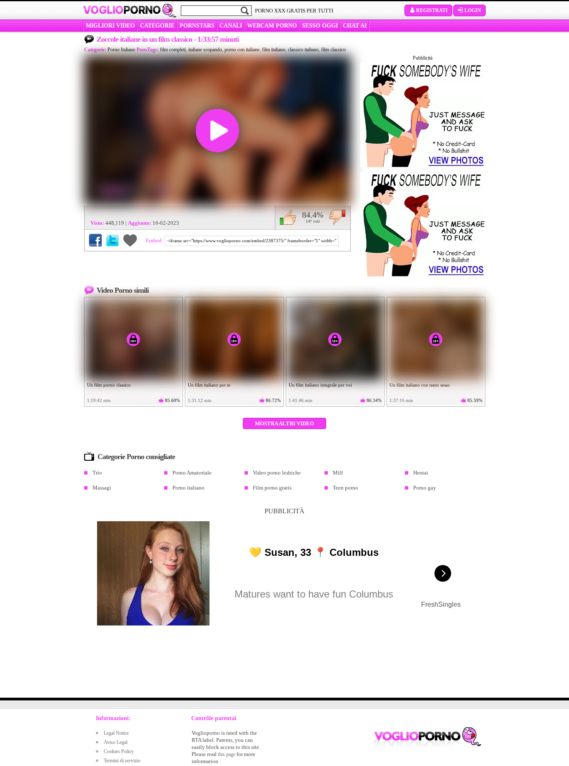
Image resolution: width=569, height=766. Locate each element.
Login (472, 10)
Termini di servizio (122, 760)
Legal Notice (116, 733)
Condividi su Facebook (95, 240)
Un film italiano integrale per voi (320, 384)
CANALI (231, 26)
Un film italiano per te (209, 384)
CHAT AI (355, 26)
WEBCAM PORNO (272, 26)
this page (226, 754)
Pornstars (197, 26)
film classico (333, 50)
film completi (173, 50)
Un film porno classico (109, 384)
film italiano (273, 50)
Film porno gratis (272, 488)
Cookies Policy (119, 751)
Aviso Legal (115, 742)
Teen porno (345, 488)
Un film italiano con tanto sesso (419, 384)
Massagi (101, 488)
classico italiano (303, 50)
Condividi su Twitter (112, 240)
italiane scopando (205, 50)
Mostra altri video (284, 423)
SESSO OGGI (320, 26)
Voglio (122, 10)
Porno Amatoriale (192, 473)
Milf (338, 473)
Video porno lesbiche (277, 473)
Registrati (432, 10)
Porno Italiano (121, 50)
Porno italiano (188, 488)
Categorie (157, 26)
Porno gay (424, 488)
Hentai (420, 473)
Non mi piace (337, 217)
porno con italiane (242, 50)
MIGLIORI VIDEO (110, 26)
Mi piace (288, 217)
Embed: (155, 240)
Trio (97, 473)
